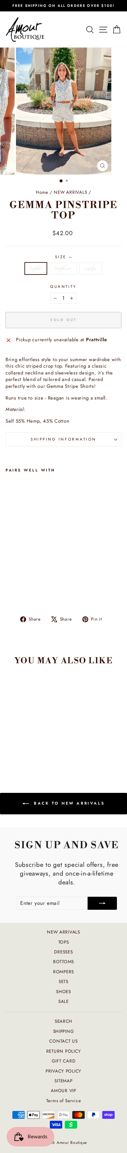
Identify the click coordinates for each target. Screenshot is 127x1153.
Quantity (63, 286)
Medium (63, 268)
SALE (63, 1001)
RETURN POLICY (63, 1051)
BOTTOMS (63, 961)
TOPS (63, 942)
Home (42, 192)
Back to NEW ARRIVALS (68, 803)
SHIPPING (63, 1031)
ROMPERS (63, 971)
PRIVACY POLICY (63, 1071)
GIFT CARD (64, 1061)
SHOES (63, 991)
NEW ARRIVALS (70, 192)
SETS (63, 981)
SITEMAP (63, 1080)
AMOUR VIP (63, 1090)
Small (36, 268)
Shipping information (63, 439)
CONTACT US (63, 1041)
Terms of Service (63, 1100)
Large (90, 268)
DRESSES (63, 952)
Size (63, 257)
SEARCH (63, 1021)
